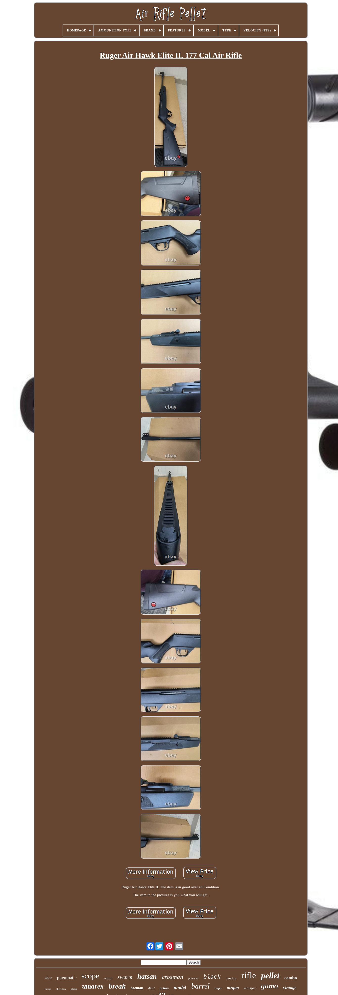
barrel (200, 986)
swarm (125, 977)
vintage (289, 987)
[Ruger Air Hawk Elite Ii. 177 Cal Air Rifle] (171, 117)
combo (290, 977)
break (117, 986)
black (212, 977)
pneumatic (66, 977)
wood (108, 978)
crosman (172, 976)
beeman (137, 988)
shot (48, 977)
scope (90, 975)
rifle (248, 975)
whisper (250, 988)
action (164, 988)
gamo (269, 985)
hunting (231, 978)
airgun (233, 987)
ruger (218, 988)
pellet (270, 975)
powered (193, 978)
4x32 (151, 988)
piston (74, 989)
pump (48, 988)
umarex (93, 986)
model (180, 987)
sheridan (61, 988)
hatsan (147, 976)
